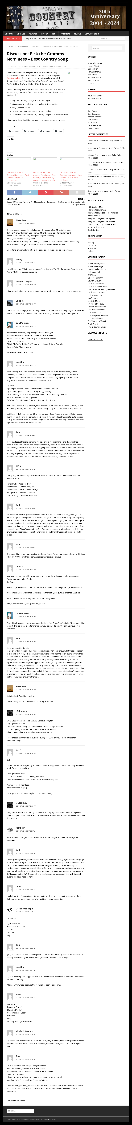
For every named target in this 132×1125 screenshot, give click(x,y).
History (44, 34)
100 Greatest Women (97, 210)
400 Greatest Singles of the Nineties (103, 213)
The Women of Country (98, 321)
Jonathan (20, 362)
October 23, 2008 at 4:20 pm (25, 853)
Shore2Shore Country (97, 306)
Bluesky (91, 242)
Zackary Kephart (94, 117)
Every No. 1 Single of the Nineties (102, 221)
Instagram (92, 248)
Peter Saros (93, 122)
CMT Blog (92, 275)
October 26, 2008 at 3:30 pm (25, 1059)
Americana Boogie (95, 266)
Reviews (77, 34)
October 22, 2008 (16, 66)
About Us (9, 34)
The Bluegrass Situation (98, 315)
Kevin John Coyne (33, 66)
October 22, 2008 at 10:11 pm (26, 304)
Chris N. (20, 566)
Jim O (18, 465)
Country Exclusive (95, 281)
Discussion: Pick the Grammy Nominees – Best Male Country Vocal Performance (18, 176)
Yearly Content (92, 34)
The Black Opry (94, 312)
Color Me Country (95, 278)
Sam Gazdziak (94, 80)
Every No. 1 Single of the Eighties (101, 218)
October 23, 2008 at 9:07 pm (25, 970)
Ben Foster (92, 74)
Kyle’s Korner (93, 298)
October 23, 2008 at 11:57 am (26, 714)
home (54, 34)
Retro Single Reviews (96, 227)
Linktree (91, 251)
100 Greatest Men (95, 207)
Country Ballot (13, 78)
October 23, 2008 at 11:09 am (26, 616)
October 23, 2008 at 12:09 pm (26, 806)
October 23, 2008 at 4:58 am (25, 435)
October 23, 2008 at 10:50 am (26, 570)
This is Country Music (97, 327)
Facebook (92, 245)
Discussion (48, 66)
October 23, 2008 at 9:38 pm (25, 998)
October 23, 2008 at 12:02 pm (26, 753)
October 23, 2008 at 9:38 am (25, 548)
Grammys (57, 66)
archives (21, 34)
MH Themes (51, 1119)
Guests (91, 83)
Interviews (65, 34)
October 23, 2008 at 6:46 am (25, 469)
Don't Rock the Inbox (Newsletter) (102, 289)
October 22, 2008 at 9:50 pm (25, 263)
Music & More (94, 301)
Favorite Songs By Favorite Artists (102, 224)
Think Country (93, 324)
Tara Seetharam (94, 72)
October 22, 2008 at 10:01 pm (26, 285)
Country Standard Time (97, 286)
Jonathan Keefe (94, 77)
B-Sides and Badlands (97, 269)
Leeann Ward (93, 66)
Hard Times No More (97, 292)
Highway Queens (95, 295)
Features (33, 34)
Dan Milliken (22, 323)
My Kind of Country (96, 304)
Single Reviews (94, 230)
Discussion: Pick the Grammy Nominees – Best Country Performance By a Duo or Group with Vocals (44, 176)
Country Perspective (96, 283)
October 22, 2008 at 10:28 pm (26, 365)
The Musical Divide (96, 318)
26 (66, 66)
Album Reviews (94, 215)
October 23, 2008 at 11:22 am (26, 690)
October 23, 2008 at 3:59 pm (25, 831)
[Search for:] (112, 38)
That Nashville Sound (96, 309)
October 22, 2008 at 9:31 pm (25, 223)
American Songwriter (96, 263)
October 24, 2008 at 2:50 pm (25, 1034)
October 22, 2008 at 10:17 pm (26, 326)
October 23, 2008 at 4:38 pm (25, 890)
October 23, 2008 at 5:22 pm (25, 912)
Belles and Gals (94, 272)
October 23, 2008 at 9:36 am (25, 508)
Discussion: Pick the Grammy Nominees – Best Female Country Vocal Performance (71, 176)
